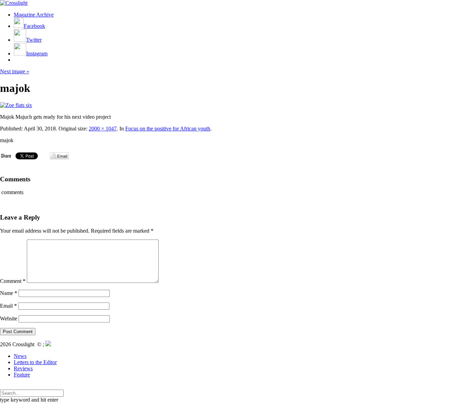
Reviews (23, 368)
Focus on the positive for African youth (167, 128)
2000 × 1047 (103, 128)
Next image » (14, 71)
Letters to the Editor (35, 362)
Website (8, 318)
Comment (12, 281)
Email (8, 306)
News (20, 356)
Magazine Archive (34, 15)
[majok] (16, 105)
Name (8, 293)
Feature (22, 375)
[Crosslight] (14, 3)
